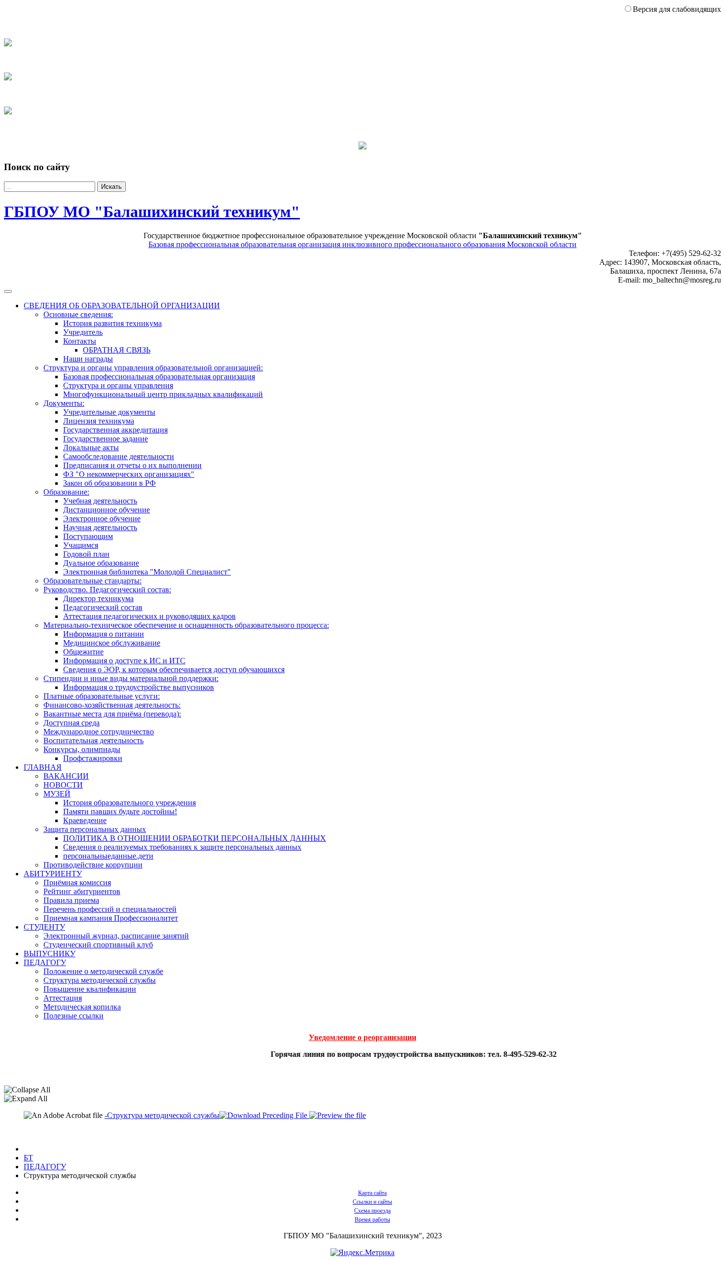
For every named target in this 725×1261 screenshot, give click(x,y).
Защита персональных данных (94, 829)
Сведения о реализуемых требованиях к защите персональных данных (182, 847)
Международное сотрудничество (98, 731)
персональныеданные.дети (108, 856)
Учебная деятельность (100, 501)
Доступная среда (71, 723)
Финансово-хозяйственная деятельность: (112, 705)
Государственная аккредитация (115, 430)
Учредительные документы (109, 412)
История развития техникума (112, 323)
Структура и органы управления (118, 385)
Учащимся (80, 545)
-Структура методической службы (162, 1115)
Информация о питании (103, 634)
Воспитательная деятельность (93, 740)
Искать (111, 186)
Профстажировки (92, 758)
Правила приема (71, 900)
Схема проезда (372, 1210)
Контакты (79, 341)
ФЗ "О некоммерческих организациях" (128, 474)
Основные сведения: (78, 314)
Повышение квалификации (89, 989)
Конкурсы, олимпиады (81, 749)
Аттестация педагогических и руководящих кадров (149, 616)
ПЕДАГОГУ (45, 962)
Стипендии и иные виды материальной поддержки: (130, 678)
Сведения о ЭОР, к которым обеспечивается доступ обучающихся (174, 669)
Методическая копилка (82, 1007)
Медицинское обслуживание (111, 643)
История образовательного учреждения (129, 802)
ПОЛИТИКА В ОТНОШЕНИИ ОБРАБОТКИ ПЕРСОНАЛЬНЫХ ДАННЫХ (194, 838)
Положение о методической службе (103, 971)
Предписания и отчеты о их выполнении (132, 465)
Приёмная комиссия (77, 882)
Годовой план (86, 554)
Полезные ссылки (73, 1015)
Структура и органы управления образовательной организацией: (153, 367)
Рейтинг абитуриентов (81, 891)
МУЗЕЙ (57, 794)
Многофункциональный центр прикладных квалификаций (163, 394)
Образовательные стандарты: (92, 580)
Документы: (63, 403)
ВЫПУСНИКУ (49, 953)
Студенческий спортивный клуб (98, 944)
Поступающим (88, 536)
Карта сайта (372, 1192)
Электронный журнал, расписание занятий (116, 936)
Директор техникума (98, 598)
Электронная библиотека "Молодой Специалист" (147, 572)
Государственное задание (105, 438)
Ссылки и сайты (372, 1201)
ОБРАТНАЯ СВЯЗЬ (116, 350)
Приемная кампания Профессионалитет (110, 918)
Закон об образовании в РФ (109, 483)
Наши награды (88, 359)
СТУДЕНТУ (44, 927)
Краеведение (85, 820)
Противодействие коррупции (93, 865)
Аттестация (62, 998)
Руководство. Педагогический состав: (107, 589)
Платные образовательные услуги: (101, 696)
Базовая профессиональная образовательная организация (159, 376)
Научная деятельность (100, 527)
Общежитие (83, 652)
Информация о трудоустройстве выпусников (138, 687)
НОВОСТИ (63, 785)
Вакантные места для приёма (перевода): (112, 714)
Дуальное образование (101, 563)
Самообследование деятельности (118, 456)
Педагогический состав (103, 607)
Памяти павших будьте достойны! (120, 811)
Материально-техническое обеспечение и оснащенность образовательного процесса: (186, 625)
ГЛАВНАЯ (43, 767)
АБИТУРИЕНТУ (53, 873)
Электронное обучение (102, 518)
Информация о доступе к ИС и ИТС (124, 660)
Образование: (66, 492)
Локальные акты (91, 447)
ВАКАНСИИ (66, 776)
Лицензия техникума (98, 421)
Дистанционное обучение (106, 509)
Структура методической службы (99, 980)
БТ (28, 1157)
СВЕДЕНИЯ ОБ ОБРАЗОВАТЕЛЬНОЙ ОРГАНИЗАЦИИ (122, 305)
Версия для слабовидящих (677, 9)
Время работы (372, 1219)
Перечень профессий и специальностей (110, 909)
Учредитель (83, 332)
